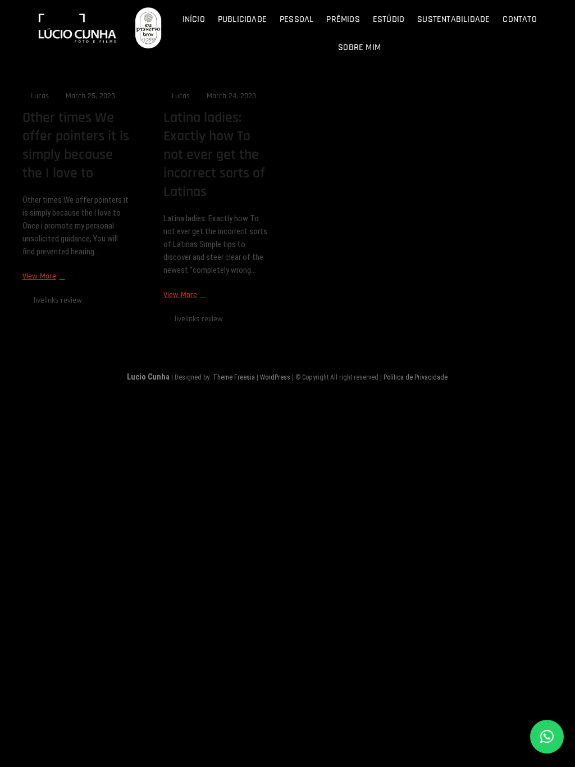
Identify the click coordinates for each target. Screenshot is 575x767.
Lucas (39, 96)
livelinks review (58, 300)
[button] (547, 737)
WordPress (275, 377)
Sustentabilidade (453, 19)
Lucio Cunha (148, 376)
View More (42, 276)
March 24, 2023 (230, 96)
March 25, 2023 (89, 96)
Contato (519, 19)
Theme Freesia (234, 377)
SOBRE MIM (359, 47)
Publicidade (242, 19)
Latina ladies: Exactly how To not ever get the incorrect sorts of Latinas (214, 154)
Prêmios (342, 19)
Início (193, 19)
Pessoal (296, 19)
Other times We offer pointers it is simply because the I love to (75, 145)
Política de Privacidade (416, 377)
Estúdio (388, 19)
